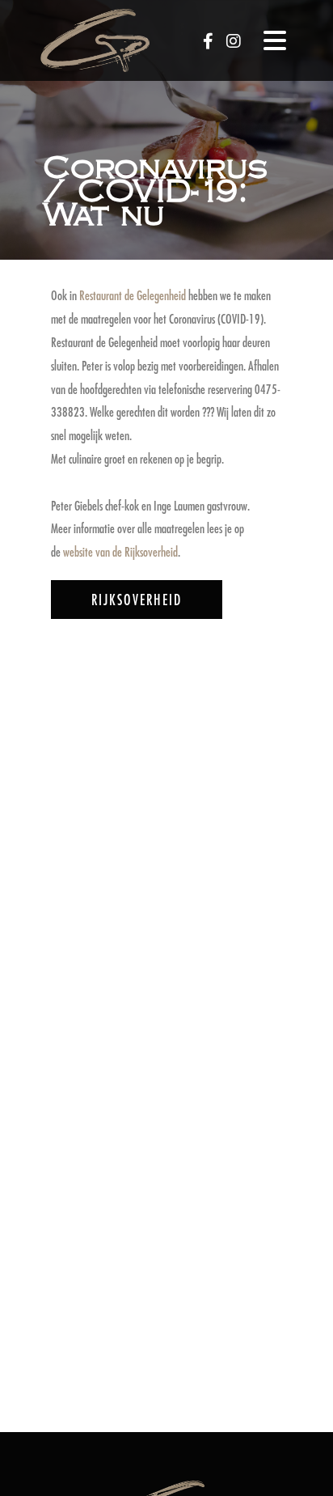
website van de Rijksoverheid (120, 551)
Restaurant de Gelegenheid (132, 295)
